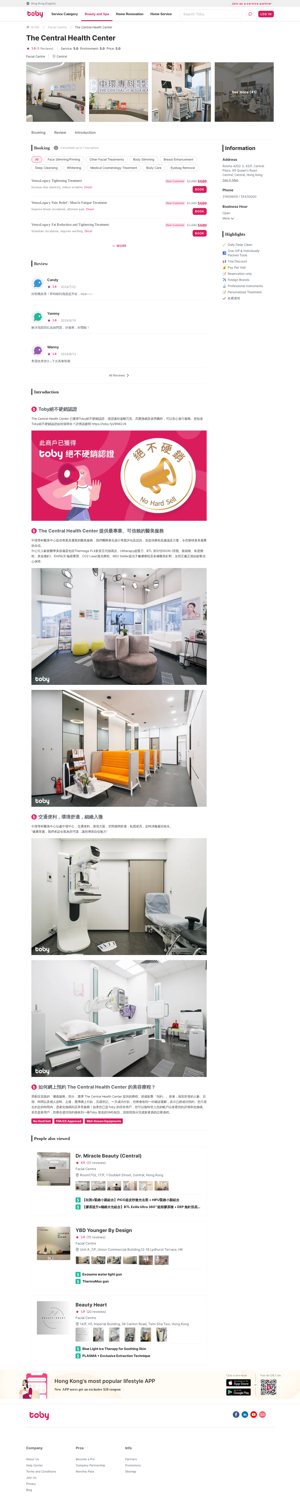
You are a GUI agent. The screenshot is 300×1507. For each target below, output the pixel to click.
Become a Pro (85, 1459)
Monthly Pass (85, 1471)
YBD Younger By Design (104, 1230)
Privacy (31, 1483)
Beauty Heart (91, 1305)
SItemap (130, 1471)
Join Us (31, 1477)
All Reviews (117, 375)
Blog (29, 1490)
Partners (131, 1459)
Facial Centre (57, 27)
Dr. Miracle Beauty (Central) (109, 1156)
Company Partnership (90, 1465)
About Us (32, 1459)
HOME (35, 27)
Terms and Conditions (41, 1471)
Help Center (34, 1465)
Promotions (133, 1465)
